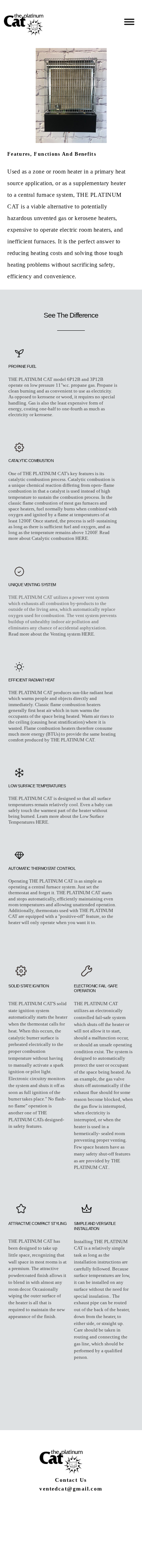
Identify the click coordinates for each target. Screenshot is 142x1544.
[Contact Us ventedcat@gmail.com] (71, 1507)
